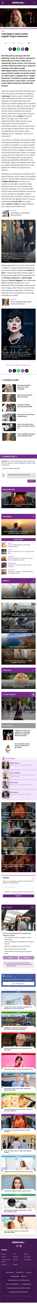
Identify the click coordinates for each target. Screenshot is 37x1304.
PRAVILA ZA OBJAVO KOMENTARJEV (11, 468)
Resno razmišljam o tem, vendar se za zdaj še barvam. (19, 943)
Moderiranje (15, 1276)
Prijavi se (32, 481)
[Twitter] (14, 49)
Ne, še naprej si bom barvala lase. (15, 949)
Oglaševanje (10, 1272)
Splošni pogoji (26, 1284)
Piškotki (23, 1276)
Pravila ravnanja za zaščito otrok (18, 1288)
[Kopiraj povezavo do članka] (26, 49)
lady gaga (9, 365)
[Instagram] (20, 1246)
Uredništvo (20, 1272)
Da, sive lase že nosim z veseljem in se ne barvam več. (18, 939)
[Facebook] (10, 49)
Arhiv (32, 907)
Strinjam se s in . (19, 892)
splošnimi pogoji (16, 892)
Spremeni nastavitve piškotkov (18, 1280)
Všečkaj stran (19, 984)
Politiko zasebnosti (28, 892)
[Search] (34, 2)
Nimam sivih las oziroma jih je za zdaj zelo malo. (18, 952)
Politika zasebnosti (12, 1284)
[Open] (4, 2)
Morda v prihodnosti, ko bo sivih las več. (17, 946)
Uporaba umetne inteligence (18, 1292)
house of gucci (26, 365)
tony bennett (17, 365)
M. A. (8, 43)
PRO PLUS (28, 1272)
